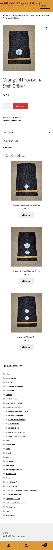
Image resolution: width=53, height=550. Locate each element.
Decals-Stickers (12, 399)
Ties (7, 511)
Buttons (9, 382)
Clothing (9, 395)
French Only (10, 444)
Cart (40, 543)
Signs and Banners (13, 499)
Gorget (8, 453)
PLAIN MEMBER (13, 428)
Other (8, 478)
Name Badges (11, 474)
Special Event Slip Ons (17, 436)
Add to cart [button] (26, 215)
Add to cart (21, 106)
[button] (46, 28)
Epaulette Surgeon (15, 415)
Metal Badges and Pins (14, 469)
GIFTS (8, 449)
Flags (8, 440)
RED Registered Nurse (16, 432)
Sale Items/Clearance (14, 494)
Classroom (10, 390)
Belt (7, 374)
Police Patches (11, 486)
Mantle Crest (10, 465)
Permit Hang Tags (12, 482)
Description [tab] (8, 132)
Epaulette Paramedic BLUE (18, 411)
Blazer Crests (11, 378)
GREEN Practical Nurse (17, 420)
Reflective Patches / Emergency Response (21, 490)
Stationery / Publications (15, 503)
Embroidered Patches (14, 403)
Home (8, 15)
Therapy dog (10, 507)
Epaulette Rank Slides (20, 15)
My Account (9, 546)
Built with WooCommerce (14, 536)
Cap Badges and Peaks (14, 386)
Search (26, 546)
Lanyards (9, 461)
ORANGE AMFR (35, 15)
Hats (7, 457)
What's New (10, 515)
